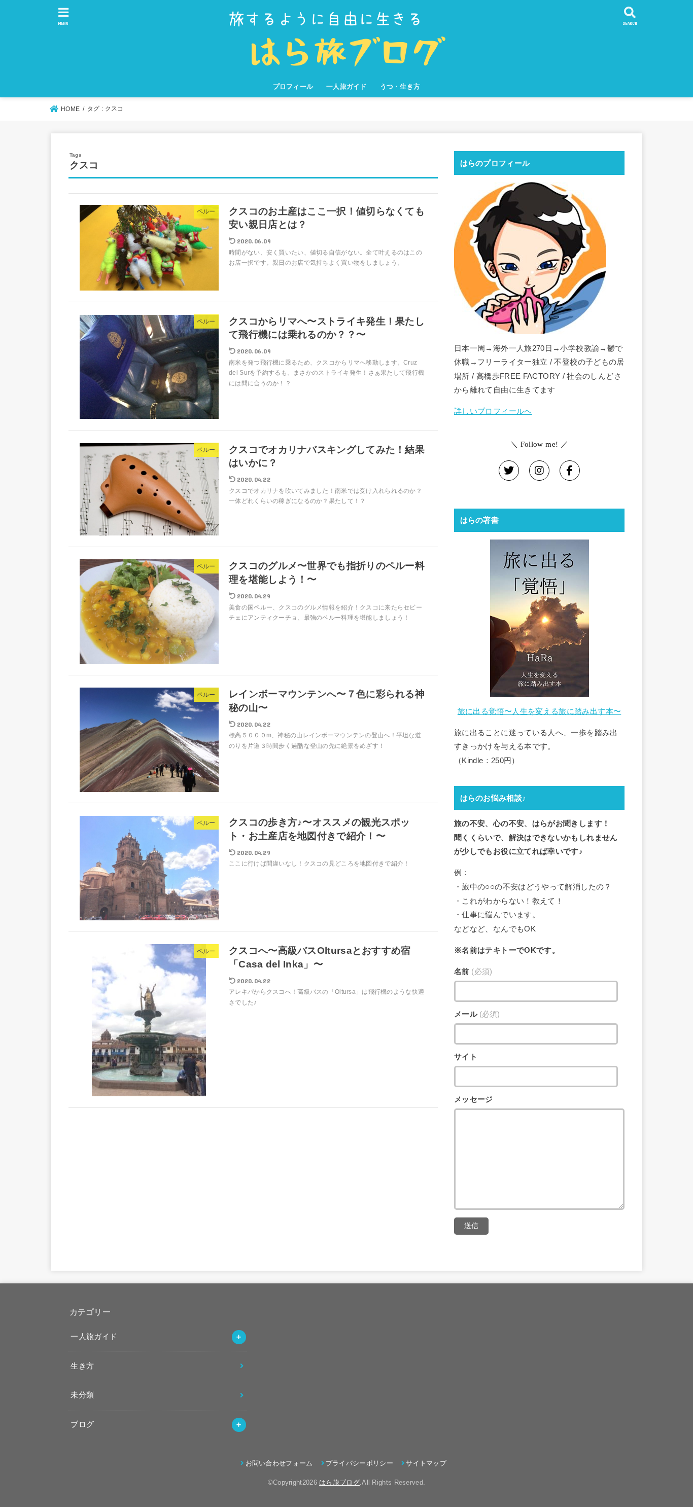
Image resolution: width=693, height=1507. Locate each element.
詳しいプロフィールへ (493, 411)
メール (477, 1014)
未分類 (82, 1395)
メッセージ (473, 1099)
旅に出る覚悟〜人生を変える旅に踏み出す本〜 (539, 711)
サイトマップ (426, 1463)
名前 (473, 971)
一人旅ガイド (346, 86)
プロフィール (293, 86)
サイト (465, 1057)
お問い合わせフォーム (279, 1463)
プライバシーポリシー (359, 1463)
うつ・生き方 (400, 86)
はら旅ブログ (339, 1482)
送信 (471, 1226)
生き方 (82, 1366)
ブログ (82, 1424)
